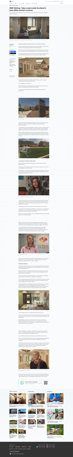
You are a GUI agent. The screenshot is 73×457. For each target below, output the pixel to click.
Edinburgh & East (15, 5)
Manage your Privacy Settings (14, 451)
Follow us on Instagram (51, 446)
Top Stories (11, 3)
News (10, 5)
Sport (20, 3)
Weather (46, 1)
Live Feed (61, 3)
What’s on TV (24, 446)
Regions (15, 3)
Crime (11, 71)
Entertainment (28, 3)
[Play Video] (29, 27)
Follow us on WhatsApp (41, 446)
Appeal (29, 446)
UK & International (34, 3)
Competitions (17, 446)
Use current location (56, 1)
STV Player (11, 446)
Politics (23, 3)
